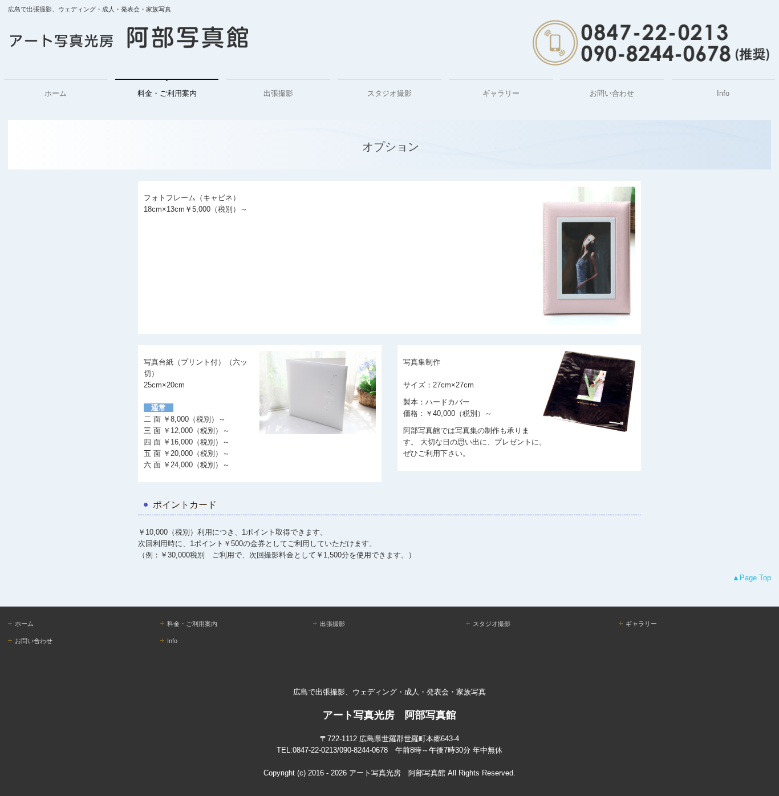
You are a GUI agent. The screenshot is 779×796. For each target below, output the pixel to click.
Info (723, 93)
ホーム (55, 93)
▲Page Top (751, 577)
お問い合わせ (612, 93)
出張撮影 (278, 93)
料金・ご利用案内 (167, 93)
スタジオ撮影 (389, 93)
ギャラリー (501, 93)
